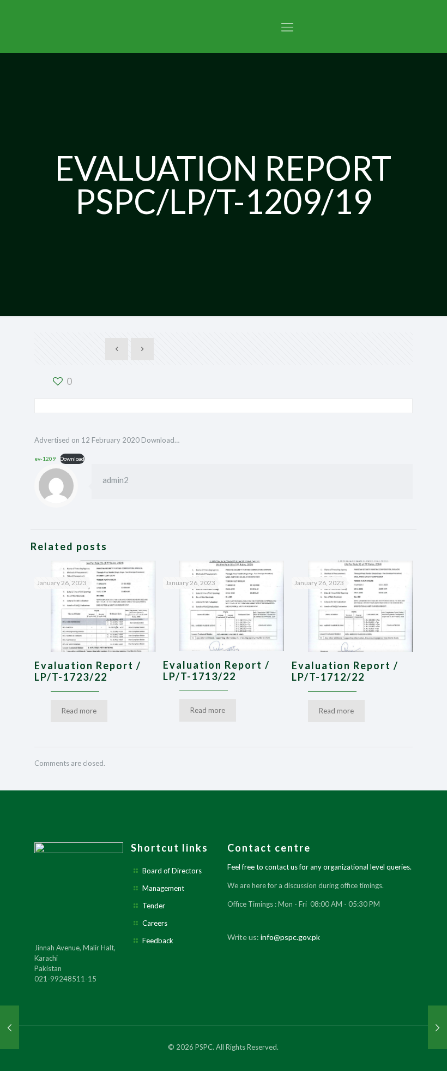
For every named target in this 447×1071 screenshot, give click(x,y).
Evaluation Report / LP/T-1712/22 (345, 671)
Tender (153, 905)
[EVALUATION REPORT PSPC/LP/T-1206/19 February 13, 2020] (9, 1027)
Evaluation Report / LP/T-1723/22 (87, 671)
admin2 (115, 480)
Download (72, 458)
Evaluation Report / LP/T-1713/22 (216, 670)
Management (163, 888)
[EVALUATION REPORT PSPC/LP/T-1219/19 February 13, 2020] (437, 1027)
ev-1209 (45, 458)
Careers (154, 923)
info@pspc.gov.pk (290, 937)
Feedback (157, 940)
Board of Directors (172, 870)
